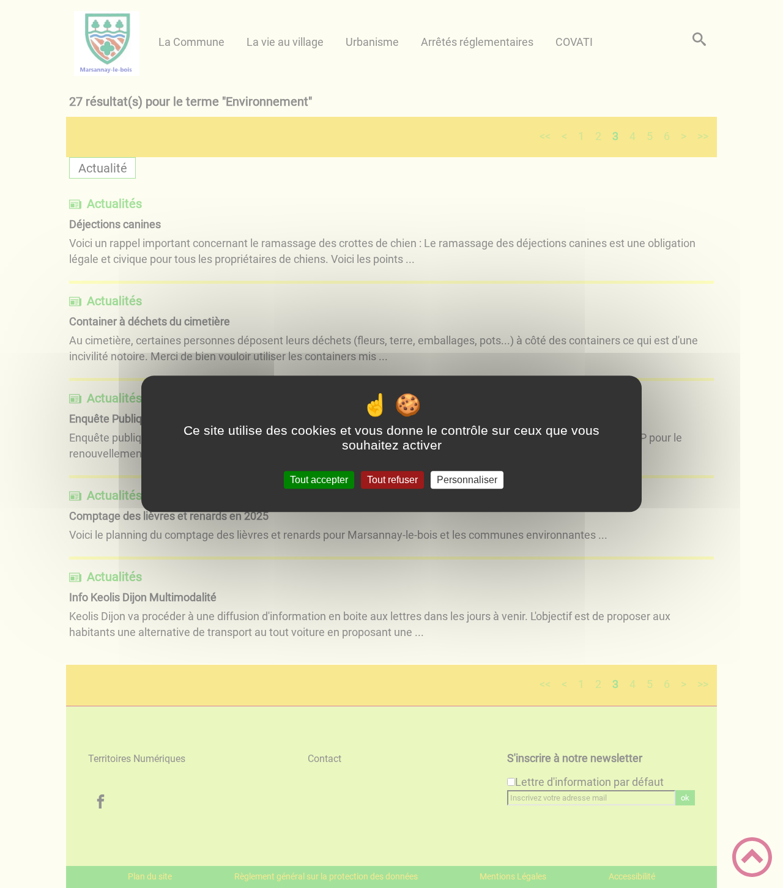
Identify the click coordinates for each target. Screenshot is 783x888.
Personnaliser (467, 480)
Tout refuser (392, 480)
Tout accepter (319, 480)
